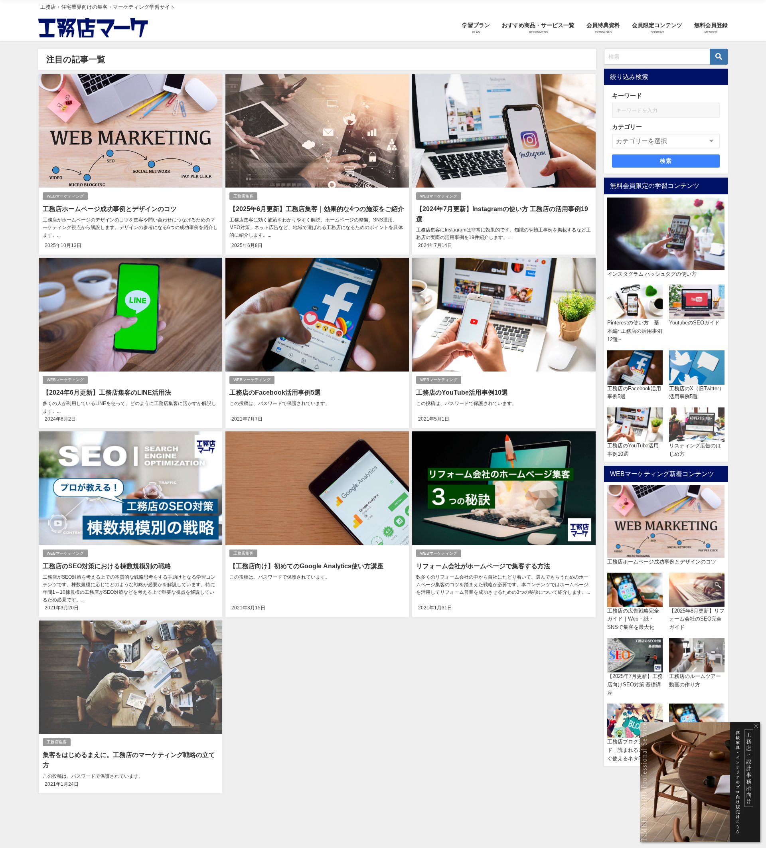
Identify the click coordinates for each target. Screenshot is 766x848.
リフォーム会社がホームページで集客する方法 (483, 566)
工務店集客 (243, 196)
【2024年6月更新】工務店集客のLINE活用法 (107, 392)
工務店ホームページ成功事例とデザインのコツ (110, 209)
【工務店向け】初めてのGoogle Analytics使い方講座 (306, 566)
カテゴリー (627, 127)
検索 (666, 161)
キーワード (627, 96)
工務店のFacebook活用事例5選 (275, 392)
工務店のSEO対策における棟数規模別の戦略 (107, 566)
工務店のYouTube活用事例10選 (462, 392)
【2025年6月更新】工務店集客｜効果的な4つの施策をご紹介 (316, 209)
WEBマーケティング (65, 196)
